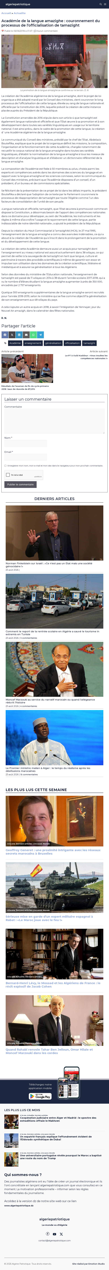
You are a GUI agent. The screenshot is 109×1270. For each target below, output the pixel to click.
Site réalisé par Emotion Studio (88, 1264)
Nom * (8, 437)
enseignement (33, 343)
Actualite (20, 13)
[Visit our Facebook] (47, 1234)
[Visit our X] (61, 1234)
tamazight (89, 343)
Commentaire (13, 406)
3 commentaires (28, 638)
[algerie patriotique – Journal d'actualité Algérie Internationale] (17, 4)
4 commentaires (28, 706)
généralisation (53, 343)
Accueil (6, 13)
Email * (8, 452)
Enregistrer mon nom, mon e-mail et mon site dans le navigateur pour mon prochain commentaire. (55, 466)
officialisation (72, 343)
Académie (15, 343)
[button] (100, 4)
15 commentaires (29, 774)
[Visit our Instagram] (54, 1234)
